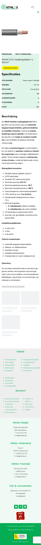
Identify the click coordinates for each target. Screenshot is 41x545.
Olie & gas (28, 404)
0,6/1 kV (36, 85)
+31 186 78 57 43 (21, 453)
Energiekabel (7, 54)
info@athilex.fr (21, 477)
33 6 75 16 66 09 (21, 474)
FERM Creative (23, 542)
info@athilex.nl (21, 456)
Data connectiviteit (12, 399)
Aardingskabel (10, 360)
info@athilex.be (21, 435)
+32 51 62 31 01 (21, 433)
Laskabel (26, 365)
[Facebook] (16, 507)
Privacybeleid (20, 493)
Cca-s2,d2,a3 (35, 89)
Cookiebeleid (20, 496)
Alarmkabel (9, 362)
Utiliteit (27, 410)
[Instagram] (20, 507)
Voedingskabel (10, 386)
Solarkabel (9, 380)
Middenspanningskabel (31, 368)
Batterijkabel (9, 365)
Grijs (37, 107)
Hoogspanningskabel (31, 360)
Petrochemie (29, 407)
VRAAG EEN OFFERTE (10, 68)
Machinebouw (10, 412)
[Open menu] (38, 12)
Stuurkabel (9, 383)
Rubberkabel (9, 378)
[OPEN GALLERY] (20, 32)
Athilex (15, 526)
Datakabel (9, 371)
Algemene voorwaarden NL (20, 491)
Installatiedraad (29, 362)
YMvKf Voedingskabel (23, 54)
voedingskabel (23, 121)
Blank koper (9, 368)
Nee (38, 93)
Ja (38, 98)
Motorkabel (27, 371)
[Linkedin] (25, 507)
